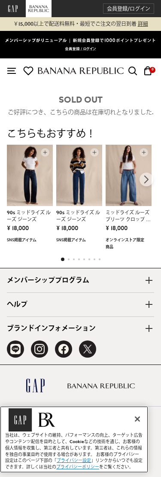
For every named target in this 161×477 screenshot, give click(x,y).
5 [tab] (84, 259)
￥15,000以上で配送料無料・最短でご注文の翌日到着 (80, 24)
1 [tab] (62, 259)
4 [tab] (79, 259)
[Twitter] (87, 349)
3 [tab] (74, 259)
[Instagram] (39, 349)
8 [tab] (99, 259)
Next (146, 179)
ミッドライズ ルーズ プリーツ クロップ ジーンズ (128, 216)
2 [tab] (69, 259)
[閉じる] (137, 419)
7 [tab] (94, 259)
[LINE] (15, 349)
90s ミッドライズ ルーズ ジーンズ (29, 216)
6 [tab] (89, 259)
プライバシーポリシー (77, 467)
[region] (74, 439)
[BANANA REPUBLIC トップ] (81, 70)
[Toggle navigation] (11, 71)
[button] (128, 9)
